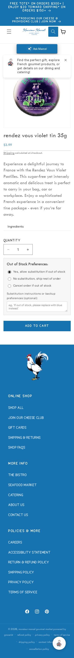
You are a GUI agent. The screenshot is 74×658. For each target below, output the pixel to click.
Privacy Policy (21, 582)
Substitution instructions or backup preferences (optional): (31, 296)
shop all (15, 408)
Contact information (49, 642)
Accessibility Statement (29, 552)
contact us (18, 515)
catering (15, 495)
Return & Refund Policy (28, 562)
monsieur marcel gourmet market (35, 629)
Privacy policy (42, 634)
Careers (15, 542)
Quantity (12, 240)
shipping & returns (24, 437)
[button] (9, 31)
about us (16, 505)
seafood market (22, 485)
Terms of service (62, 634)
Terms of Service (22, 592)
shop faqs (16, 447)
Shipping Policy (21, 572)
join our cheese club (26, 418)
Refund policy (24, 634)
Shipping (9, 152)
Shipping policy (27, 642)
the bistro (17, 475)
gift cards (17, 427)
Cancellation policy (39, 649)
